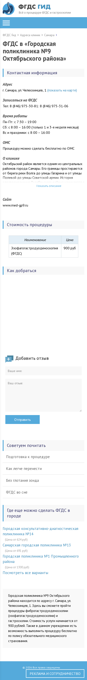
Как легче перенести (24, 468)
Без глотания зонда (22, 480)
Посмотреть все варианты (25, 572)
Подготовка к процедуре (28, 456)
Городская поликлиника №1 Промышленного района (41, 559)
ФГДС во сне (16, 492)
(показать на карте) (62, 90)
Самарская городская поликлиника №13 (37, 545)
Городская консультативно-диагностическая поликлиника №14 (40, 531)
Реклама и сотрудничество (55, 673)
